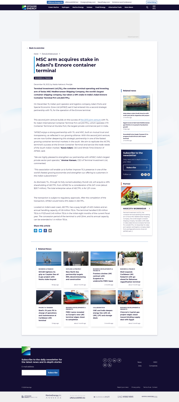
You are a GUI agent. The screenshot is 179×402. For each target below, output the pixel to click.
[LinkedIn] (148, 174)
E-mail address (28, 367)
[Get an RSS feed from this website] (110, 365)
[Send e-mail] (105, 365)
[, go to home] (29, 7)
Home (36, 54)
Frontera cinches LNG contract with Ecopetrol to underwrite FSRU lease (103, 277)
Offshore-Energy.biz (55, 2)
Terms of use (147, 387)
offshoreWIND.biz (71, 2)
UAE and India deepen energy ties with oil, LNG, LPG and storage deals (102, 314)
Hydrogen (65, 7)
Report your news (122, 387)
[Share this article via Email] (50, 230)
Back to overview (36, 48)
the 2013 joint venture (91, 120)
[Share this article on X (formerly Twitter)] (40, 230)
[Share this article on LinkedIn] (35, 230)
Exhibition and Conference (121, 2)
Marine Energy (78, 7)
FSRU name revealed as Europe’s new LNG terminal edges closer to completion (75, 316)
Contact (154, 387)
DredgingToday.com (88, 2)
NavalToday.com (104, 2)
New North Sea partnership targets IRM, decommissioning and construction (76, 275)
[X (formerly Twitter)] (110, 360)
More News (129, 7)
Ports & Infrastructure (50, 54)
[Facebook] (142, 174)
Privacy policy (136, 387)
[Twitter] (145, 174)
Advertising (151, 2)
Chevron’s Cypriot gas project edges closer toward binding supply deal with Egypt (130, 316)
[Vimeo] (119, 360)
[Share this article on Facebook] (45, 230)
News (140, 362)
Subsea (89, 7)
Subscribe (131, 167)
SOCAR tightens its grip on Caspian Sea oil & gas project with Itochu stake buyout (49, 275)
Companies (153, 366)
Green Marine (53, 7)
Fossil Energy (100, 7)
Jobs (140, 366)
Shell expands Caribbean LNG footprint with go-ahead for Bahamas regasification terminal (130, 277)
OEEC (155, 362)
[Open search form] (147, 7)
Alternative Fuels (115, 7)
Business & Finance (43, 78)
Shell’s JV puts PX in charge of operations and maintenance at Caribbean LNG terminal (48, 315)
